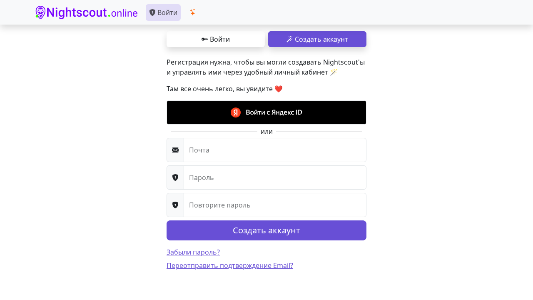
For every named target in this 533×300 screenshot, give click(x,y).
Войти (166, 12)
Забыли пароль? (193, 252)
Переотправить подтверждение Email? (230, 265)
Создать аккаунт (320, 39)
